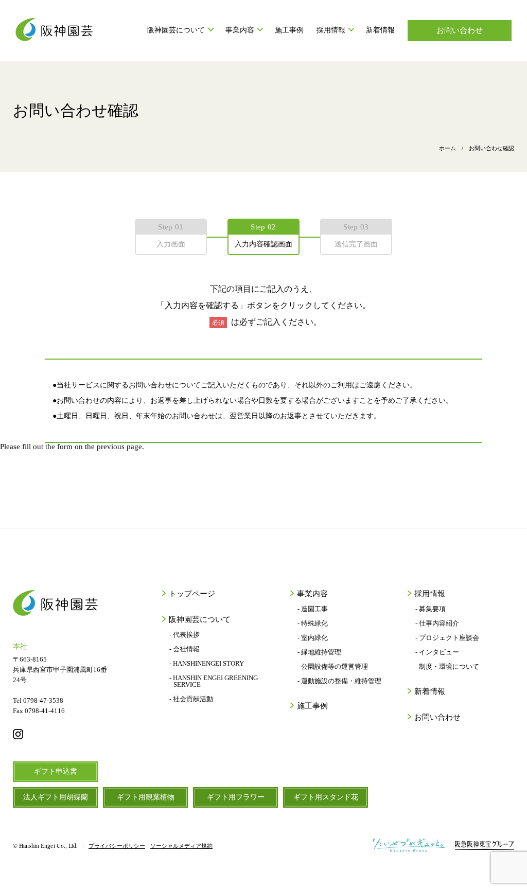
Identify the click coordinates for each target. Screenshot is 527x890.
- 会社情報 (184, 649)
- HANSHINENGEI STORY (206, 663)
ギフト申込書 (55, 771)
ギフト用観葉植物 (145, 797)
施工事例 (289, 30)
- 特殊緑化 (312, 623)
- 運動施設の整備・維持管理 (339, 681)
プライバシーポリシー (117, 846)
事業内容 (239, 30)
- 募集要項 (430, 609)
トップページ (192, 594)
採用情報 (331, 30)
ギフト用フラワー (236, 797)
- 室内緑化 (312, 637)
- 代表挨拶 (184, 634)
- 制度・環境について (447, 666)
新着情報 (380, 30)
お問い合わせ (459, 30)
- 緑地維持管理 (319, 652)
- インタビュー (437, 652)
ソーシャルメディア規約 (181, 846)
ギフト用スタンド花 (325, 797)
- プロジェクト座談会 (447, 637)
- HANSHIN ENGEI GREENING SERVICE (213, 681)
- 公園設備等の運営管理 (332, 666)
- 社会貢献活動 (191, 699)
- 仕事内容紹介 (437, 623)
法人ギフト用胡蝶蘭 (55, 797)
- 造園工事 (312, 609)
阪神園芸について (176, 30)
